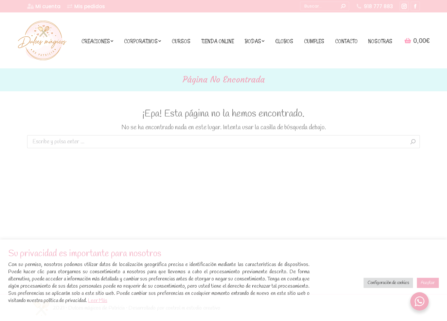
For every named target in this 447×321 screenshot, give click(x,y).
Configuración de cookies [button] (388, 283)
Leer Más (97, 300)
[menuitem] (44, 6)
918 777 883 (378, 6)
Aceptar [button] (428, 283)
